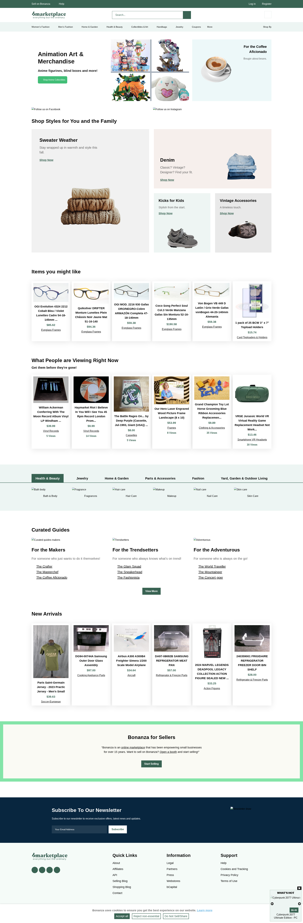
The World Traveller (212, 566)
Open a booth (168, 751)
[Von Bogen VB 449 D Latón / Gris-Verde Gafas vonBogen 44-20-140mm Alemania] (212, 311)
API (115, 875)
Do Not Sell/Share (176, 916)
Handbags (162, 27)
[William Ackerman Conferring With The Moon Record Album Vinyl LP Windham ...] (51, 412)
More (209, 27)
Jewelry (179, 27)
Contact (117, 893)
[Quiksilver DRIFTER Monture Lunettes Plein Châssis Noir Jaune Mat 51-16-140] (91, 311)
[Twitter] (42, 870)
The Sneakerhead (129, 572)
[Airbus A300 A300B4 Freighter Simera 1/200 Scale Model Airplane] (131, 664)
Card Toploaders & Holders (252, 337)
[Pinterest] (49, 870)
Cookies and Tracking (234, 869)
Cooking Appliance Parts (91, 675)
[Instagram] (57, 870)
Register (266, 4)
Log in (252, 4)
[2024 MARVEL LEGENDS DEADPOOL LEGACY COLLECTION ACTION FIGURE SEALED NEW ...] (212, 664)
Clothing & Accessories (212, 427)
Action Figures (212, 688)
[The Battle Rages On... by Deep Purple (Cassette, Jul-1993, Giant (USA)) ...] (131, 412)
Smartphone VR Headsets (252, 439)
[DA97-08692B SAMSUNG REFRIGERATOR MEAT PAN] (171, 664)
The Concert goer (210, 577)
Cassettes (131, 435)
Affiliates (118, 869)
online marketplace (133, 747)
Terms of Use (229, 881)
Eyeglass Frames (51, 330)
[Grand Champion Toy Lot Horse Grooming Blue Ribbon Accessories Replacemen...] (212, 412)
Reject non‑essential (146, 916)
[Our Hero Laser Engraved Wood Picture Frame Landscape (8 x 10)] (171, 412)
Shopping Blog (122, 887)
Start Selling (151, 763)
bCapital (172, 887)
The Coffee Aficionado (51, 577)
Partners (172, 869)
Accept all (122, 916)
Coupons (196, 27)
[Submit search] (187, 15)
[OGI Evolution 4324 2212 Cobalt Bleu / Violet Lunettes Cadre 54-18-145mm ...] (51, 311)
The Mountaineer (210, 572)
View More (151, 591)
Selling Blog (120, 881)
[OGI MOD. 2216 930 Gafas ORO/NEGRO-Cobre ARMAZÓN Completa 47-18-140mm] (131, 311)
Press (170, 875)
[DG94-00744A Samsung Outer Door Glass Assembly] (91, 664)
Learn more (204, 910)
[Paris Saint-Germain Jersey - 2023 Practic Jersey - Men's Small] (51, 664)
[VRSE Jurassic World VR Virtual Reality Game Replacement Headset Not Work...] (252, 412)
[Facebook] (35, 870)
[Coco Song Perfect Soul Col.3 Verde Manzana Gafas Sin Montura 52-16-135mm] (171, 311)
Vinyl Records (51, 431)
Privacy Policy (229, 875)
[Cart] (267, 14)
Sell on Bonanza (41, 4)
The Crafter (44, 566)
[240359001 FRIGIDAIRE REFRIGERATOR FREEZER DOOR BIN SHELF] (252, 664)
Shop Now (46, 160)
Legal (170, 863)
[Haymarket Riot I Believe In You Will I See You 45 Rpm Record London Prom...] (91, 412)
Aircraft (131, 675)
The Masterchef (47, 572)
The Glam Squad (129, 566)
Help (61, 4)
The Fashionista (128, 577)
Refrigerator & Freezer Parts (171, 675)
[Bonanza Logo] (49, 15)
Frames (171, 427)
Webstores (173, 881)
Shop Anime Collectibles (54, 80)
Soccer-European (51, 701)
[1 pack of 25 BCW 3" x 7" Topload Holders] (252, 311)
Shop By (267, 27)
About (116, 863)
